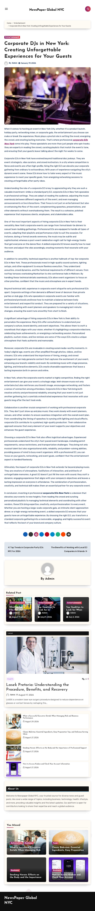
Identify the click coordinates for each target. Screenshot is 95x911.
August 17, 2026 (26, 695)
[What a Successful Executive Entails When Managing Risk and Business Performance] (13, 721)
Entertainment (12, 37)
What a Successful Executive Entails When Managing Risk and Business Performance (50, 717)
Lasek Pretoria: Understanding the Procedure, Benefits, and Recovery (37, 687)
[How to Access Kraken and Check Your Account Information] (13, 769)
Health (10, 679)
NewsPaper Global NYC (46, 9)
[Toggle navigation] (6, 8)
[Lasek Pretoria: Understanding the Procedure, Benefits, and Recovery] (47, 655)
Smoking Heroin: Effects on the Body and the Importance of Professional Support (55, 748)
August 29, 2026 (32, 722)
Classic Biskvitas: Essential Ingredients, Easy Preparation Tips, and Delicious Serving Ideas (55, 733)
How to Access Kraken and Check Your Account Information (46, 764)
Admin (14, 63)
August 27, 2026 (32, 738)
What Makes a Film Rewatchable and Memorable (18, 610)
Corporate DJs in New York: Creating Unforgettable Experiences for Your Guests (38, 50)
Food (55, 843)
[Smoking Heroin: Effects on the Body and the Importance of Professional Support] (13, 753)
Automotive (16, 843)
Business (29, 843)
